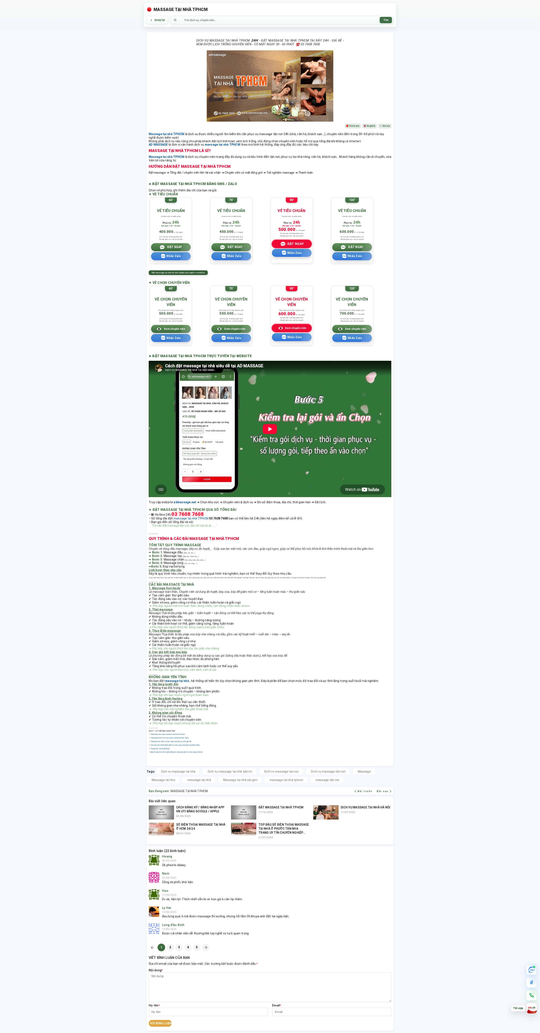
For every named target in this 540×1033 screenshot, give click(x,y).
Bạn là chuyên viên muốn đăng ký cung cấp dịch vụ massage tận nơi (176, 752)
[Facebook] (531, 982)
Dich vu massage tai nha (178, 771)
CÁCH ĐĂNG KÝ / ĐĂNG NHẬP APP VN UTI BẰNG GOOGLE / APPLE (200, 809)
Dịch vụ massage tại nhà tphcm (230, 771)
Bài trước (365, 791)
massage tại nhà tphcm (286, 780)
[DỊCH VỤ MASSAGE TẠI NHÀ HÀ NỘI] (326, 812)
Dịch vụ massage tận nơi (328, 771)
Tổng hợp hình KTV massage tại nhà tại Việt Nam (170, 738)
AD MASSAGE (158, 144)
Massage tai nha (163, 780)
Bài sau (383, 791)
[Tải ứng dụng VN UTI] (531, 1008)
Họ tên (154, 1005)
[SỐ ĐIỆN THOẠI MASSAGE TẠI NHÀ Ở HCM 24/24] (161, 829)
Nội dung (156, 970)
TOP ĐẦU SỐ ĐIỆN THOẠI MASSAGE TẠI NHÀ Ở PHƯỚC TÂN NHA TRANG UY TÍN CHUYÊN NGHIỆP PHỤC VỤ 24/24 (283, 829)
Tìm (386, 20)
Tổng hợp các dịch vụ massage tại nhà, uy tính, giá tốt (171, 741)
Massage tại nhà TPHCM (166, 134)
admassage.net (185, 502)
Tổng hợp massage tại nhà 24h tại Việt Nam (168, 734)
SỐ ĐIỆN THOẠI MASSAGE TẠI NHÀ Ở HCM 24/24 (200, 826)
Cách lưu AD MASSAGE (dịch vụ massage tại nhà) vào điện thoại (175, 745)
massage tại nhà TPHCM (222, 144)
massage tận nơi (327, 780)
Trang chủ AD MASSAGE (160, 749)
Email (276, 1005)
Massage (364, 771)
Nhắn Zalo (173, 256)
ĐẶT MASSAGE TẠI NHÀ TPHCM (280, 807)
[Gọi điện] (531, 995)
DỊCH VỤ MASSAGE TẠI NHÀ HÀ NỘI (365, 807)
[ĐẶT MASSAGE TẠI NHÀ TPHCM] (243, 812)
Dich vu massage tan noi (281, 771)
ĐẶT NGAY (174, 247)
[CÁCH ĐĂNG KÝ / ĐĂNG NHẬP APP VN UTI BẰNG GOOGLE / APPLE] (161, 812)
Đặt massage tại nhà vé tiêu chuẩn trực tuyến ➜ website (178, 273)
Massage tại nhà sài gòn (240, 780)
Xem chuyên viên (174, 328)
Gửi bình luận (161, 1023)
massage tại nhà (177, 681)
